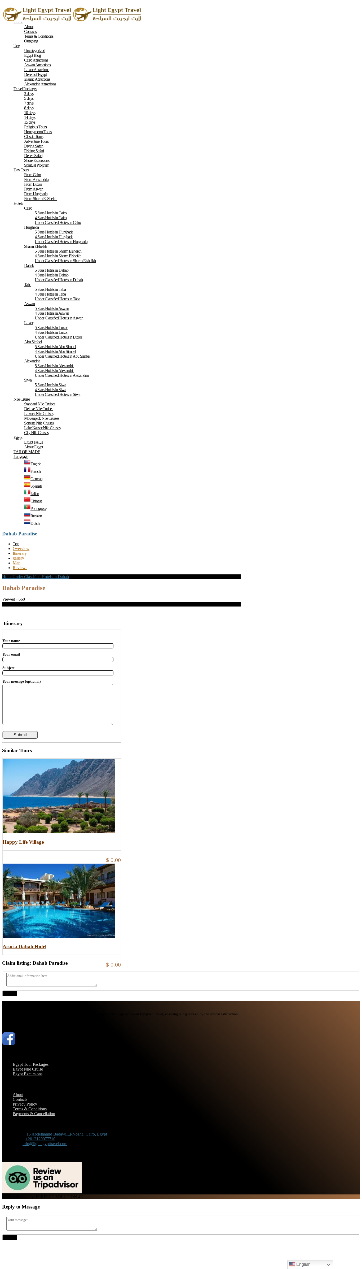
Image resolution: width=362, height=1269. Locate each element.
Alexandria (32, 361)
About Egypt (33, 447)
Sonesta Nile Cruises (39, 423)
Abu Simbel (33, 342)
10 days (29, 112)
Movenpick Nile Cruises (41, 418)
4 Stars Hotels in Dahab (51, 275)
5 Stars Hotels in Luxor (51, 327)
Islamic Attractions (37, 79)
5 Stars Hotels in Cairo (51, 213)
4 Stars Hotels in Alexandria (54, 370)
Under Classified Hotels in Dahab (59, 280)
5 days (28, 98)
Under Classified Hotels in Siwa (57, 394)
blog (17, 46)
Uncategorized (34, 50)
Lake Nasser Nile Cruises (42, 428)
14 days (29, 117)
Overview (21, 548)
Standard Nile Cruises (39, 404)
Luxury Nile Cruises (38, 413)
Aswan (29, 303)
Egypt (18, 437)
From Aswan (33, 189)
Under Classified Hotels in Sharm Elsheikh (65, 260)
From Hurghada (35, 194)
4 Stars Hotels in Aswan (52, 313)
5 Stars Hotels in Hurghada (54, 232)
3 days (28, 93)
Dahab (29, 265)
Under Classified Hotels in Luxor (58, 337)
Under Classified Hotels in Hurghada (61, 241)
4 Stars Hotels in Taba (50, 294)
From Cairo (32, 174)
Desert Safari (33, 155)
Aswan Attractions (37, 65)
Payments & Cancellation (34, 1113)
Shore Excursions (36, 160)
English (303, 1264)
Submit (9, 993)
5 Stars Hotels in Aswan (52, 308)
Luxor (28, 323)
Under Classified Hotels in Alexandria (62, 375)
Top (16, 544)
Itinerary (20, 553)
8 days (28, 108)
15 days (29, 122)
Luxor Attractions (36, 69)
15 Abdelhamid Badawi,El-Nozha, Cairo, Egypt (67, 1134)
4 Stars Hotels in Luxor (51, 332)
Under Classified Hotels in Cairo (58, 222)
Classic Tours (33, 136)
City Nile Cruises (36, 432)
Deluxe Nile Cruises (38, 408)
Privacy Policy (25, 1104)
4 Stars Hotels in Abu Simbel (55, 351)
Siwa (28, 380)
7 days (28, 103)
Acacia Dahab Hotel (24, 946)
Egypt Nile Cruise (28, 1069)
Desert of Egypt (35, 74)
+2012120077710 (40, 1139)
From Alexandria (36, 179)
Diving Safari (33, 146)
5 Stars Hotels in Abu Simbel (55, 346)
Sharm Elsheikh (35, 246)
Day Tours (21, 170)
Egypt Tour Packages (30, 1064)
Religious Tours (35, 127)
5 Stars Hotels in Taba (50, 289)
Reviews (20, 567)
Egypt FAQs (33, 442)
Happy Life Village (23, 842)
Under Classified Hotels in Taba (57, 299)
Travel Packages (25, 88)
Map (16, 563)
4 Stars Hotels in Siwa (50, 389)
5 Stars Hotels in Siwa (50, 385)
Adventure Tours (36, 141)
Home (7, 576)
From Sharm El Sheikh (40, 198)
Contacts (30, 31)
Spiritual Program (36, 165)
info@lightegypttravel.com (45, 1143)
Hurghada (31, 227)
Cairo (28, 208)
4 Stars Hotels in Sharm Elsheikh (58, 256)
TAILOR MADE (27, 451)
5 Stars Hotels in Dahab (51, 270)
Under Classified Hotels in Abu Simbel (62, 356)
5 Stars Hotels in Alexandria (54, 365)
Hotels (18, 203)
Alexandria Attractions (40, 84)
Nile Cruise (22, 399)
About (28, 26)
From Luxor (33, 184)
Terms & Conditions (38, 36)
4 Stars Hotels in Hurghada (54, 237)
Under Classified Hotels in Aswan (59, 318)
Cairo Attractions (36, 60)
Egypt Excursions (27, 1074)
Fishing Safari (34, 151)
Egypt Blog (32, 55)
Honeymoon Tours (38, 131)
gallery (18, 558)
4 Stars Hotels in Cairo (51, 217)
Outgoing (31, 41)
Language (21, 456)
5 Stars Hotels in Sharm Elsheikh (58, 251)
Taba (27, 284)
